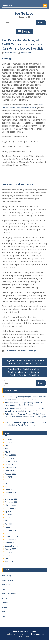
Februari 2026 (10, 455)
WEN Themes (25, 637)
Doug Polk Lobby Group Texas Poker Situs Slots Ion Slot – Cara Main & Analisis (24, 362)
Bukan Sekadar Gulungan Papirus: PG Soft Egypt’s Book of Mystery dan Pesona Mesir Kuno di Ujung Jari (25, 416)
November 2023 (11, 539)
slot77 (4, 607)
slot (3, 612)
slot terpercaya (8, 580)
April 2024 (9, 524)
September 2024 (11, 508)
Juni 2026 (8, 442)
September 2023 (11, 546)
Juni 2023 (8, 555)
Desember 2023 (11, 536)
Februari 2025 (10, 492)
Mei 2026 (9, 445)
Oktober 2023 (10, 543)
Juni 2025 (8, 480)
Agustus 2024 (10, 511)
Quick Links (8, 5)
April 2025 (9, 486)
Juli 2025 (8, 477)
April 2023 (9, 561)
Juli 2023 (8, 552)
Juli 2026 (8, 439)
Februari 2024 (10, 530)
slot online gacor (8, 594)
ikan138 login (7, 575)
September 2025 (11, 471)
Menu (27, 31)
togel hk (5, 589)
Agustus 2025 (10, 474)
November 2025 (11, 464)
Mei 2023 (9, 558)
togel (4, 616)
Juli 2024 (8, 514)
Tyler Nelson (26, 52)
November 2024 (11, 502)
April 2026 (9, 449)
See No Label (24, 13)
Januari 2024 (10, 533)
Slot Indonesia (10, 351)
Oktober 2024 (10, 505)
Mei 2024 (9, 521)
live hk (4, 598)
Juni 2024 (8, 517)
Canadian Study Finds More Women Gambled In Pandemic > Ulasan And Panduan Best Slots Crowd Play (24, 372)
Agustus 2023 (10, 549)
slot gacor (6, 585)
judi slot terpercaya (28, 351)
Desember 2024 (11, 499)
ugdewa (5, 603)
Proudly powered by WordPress (17, 634)
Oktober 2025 (10, 467)
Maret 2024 (9, 527)
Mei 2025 (9, 483)
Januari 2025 (10, 496)
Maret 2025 (9, 489)
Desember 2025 (11, 461)
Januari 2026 (10, 458)
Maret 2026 (9, 452)
